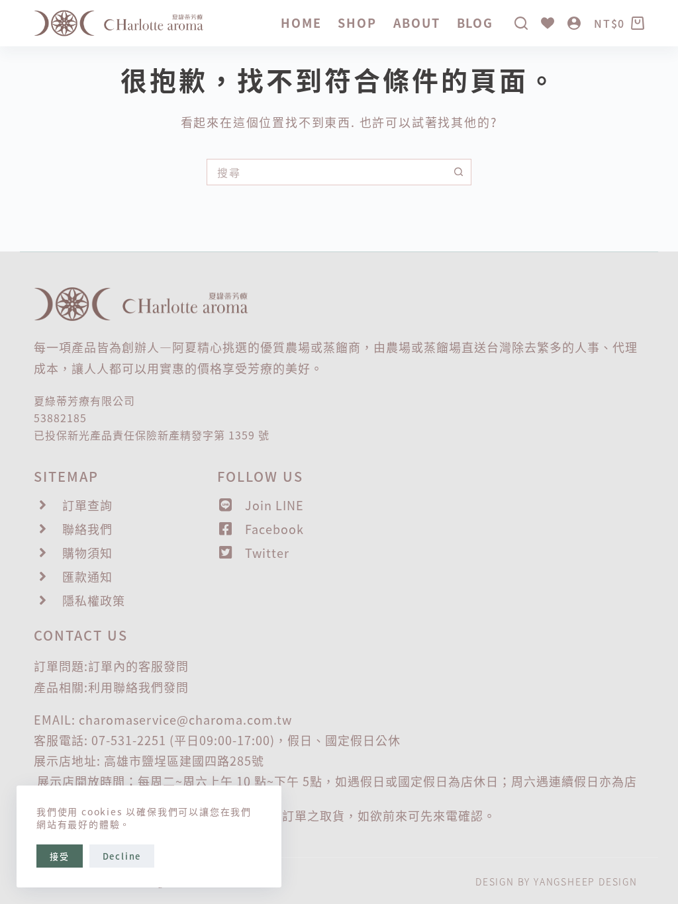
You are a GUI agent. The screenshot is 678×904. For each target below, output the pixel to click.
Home (301, 22)
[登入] (574, 23)
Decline (122, 856)
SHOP (357, 22)
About (416, 22)
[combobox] (326, 172)
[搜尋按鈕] (458, 172)
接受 (60, 856)
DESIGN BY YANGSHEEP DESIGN (556, 881)
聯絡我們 (138, 687)
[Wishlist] (547, 23)
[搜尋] (521, 23)
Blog (475, 22)
